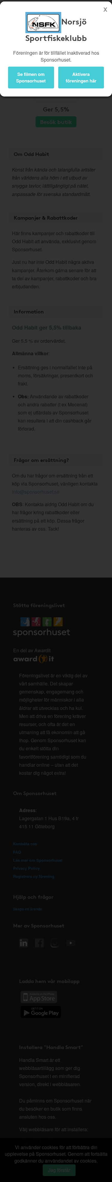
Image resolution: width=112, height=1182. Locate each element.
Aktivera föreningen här (81, 77)
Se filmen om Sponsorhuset (31, 77)
